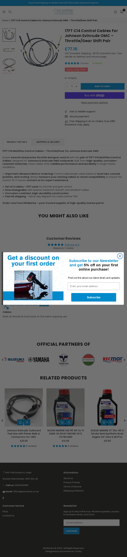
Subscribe (93, 297)
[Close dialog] (120, 256)
